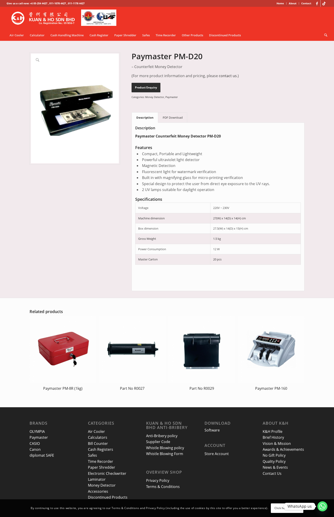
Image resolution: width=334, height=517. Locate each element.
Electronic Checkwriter (107, 473)
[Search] (324, 35)
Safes (92, 455)
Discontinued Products (107, 497)
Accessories (98, 491)
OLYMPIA (37, 431)
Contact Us (272, 473)
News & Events (275, 467)
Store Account (216, 453)
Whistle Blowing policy (165, 447)
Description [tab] (145, 117)
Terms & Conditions (163, 486)
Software (212, 430)
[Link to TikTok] (324, 3)
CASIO (35, 443)
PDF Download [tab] (173, 117)
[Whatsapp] (322, 506)
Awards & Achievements (283, 449)
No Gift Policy (274, 455)
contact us (228, 75)
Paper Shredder (101, 467)
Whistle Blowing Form (164, 453)
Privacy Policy (157, 480)
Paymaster (171, 97)
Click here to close (287, 508)
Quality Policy (274, 461)
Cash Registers (100, 449)
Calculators (97, 437)
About (293, 3)
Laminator (97, 479)
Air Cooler (96, 431)
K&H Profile (272, 431)
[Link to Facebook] (317, 3)
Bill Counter (98, 443)
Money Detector (154, 97)
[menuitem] (280, 3)
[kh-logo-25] (65, 18)
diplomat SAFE (42, 455)
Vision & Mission (277, 443)
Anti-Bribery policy (161, 435)
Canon (35, 449)
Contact (306, 3)
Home (280, 3)
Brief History (273, 437)
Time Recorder (100, 461)
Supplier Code (158, 441)
